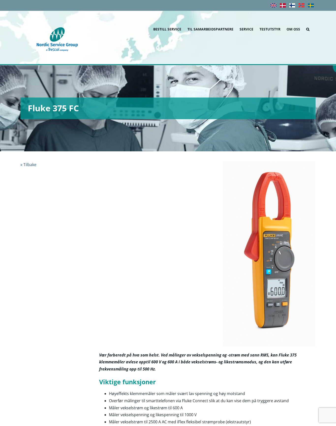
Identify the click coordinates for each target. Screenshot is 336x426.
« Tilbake (28, 164)
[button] (307, 28)
